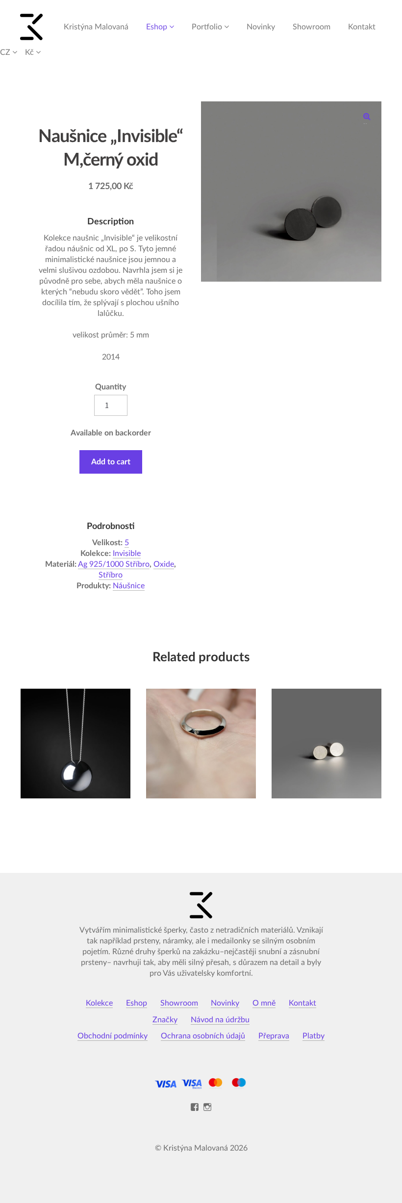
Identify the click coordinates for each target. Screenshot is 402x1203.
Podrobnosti (75, 786)
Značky (164, 1020)
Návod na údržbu (220, 1020)
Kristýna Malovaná (96, 27)
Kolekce (99, 1003)
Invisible (127, 553)
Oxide (163, 564)
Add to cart (110, 462)
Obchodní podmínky (112, 1036)
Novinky (261, 27)
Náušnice (129, 586)
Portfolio (207, 27)
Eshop (156, 27)
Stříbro (111, 575)
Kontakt (362, 27)
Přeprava (273, 1036)
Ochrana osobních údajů (203, 1036)
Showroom (311, 27)
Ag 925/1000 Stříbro (114, 564)
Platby (313, 1036)
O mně (264, 1003)
